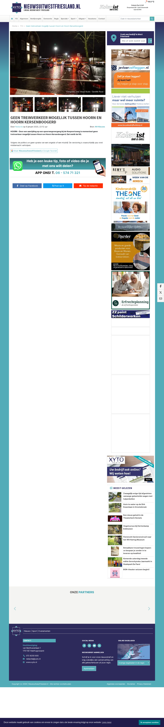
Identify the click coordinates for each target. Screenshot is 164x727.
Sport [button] (73, 19)
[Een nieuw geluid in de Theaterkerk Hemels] (115, 518)
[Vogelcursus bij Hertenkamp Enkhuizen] (115, 529)
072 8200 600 (32, 656)
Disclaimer (131, 684)
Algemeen (24, 19)
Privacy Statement (144, 684)
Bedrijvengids (35, 19)
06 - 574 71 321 (67, 173)
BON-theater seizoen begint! (136, 569)
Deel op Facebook (29, 185)
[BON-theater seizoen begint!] (115, 573)
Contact (101, 19)
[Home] (11, 18)
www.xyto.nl (31, 662)
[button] (11, 104)
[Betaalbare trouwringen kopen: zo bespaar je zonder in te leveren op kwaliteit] (115, 551)
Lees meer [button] (106, 722)
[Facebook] (84, 646)
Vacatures (92, 19)
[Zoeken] (152, 19)
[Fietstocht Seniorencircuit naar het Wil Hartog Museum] (115, 540)
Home (14, 26)
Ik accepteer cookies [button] (150, 722)
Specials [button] (64, 19)
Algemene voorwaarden (116, 684)
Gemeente (47, 19)
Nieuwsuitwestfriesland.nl (52, 6)
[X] (89, 646)
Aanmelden (89, 668)
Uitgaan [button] (82, 19)
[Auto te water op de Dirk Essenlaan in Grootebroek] (115, 508)
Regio (56, 19)
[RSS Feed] (99, 646)
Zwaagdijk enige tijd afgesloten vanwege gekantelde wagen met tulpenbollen (137, 496)
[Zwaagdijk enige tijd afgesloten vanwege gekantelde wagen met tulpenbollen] (115, 497)
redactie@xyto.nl (33, 659)
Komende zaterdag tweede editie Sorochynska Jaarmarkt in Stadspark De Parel (137, 561)
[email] (160, 299)
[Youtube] (94, 646)
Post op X (59, 185)
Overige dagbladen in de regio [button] (131, 663)
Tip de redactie (90, 185)
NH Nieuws (100, 127)
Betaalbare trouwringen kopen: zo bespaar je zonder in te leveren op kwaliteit (137, 550)
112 (16, 19)
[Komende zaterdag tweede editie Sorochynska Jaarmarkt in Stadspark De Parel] (115, 562)
